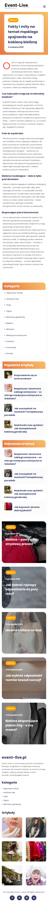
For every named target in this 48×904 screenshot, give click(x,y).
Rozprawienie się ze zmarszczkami (25, 377)
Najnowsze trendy (14, 292)
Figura (9, 311)
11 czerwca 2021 (16, 47)
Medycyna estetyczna (16, 335)
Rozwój (9, 353)
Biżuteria (10, 329)
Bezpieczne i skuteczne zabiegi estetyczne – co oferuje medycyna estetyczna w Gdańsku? (23, 393)
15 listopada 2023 (14, 624)
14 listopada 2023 (14, 669)
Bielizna (13, 20)
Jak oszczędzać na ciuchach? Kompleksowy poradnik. (23, 412)
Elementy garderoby (15, 317)
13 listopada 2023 (14, 715)
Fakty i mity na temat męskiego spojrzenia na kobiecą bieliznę (23, 34)
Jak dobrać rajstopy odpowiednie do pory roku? (22, 589)
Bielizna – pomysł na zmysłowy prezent (21, 542)
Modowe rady (12, 299)
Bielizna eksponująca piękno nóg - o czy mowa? (22, 725)
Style (8, 305)
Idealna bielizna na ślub (24, 630)
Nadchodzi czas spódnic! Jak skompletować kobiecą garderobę (23, 428)
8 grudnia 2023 (13, 533)
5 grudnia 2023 (13, 579)
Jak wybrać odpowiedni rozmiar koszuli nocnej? (24, 678)
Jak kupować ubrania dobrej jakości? (27, 509)
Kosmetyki (11, 347)
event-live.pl (14, 757)
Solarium (10, 341)
